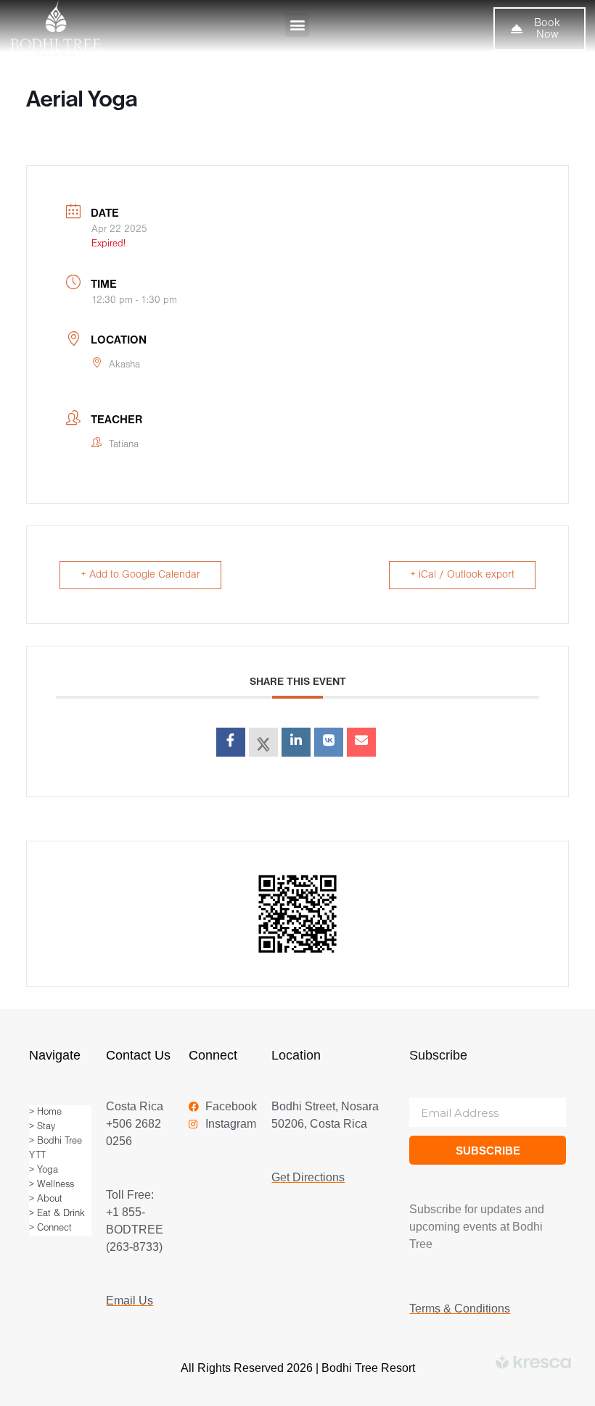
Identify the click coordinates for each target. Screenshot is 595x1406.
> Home (45, 1112)
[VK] (328, 742)
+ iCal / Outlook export (462, 575)
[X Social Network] (263, 742)
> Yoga (43, 1170)
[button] (297, 25)
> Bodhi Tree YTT (55, 1148)
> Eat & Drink (57, 1214)
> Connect (50, 1228)
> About (45, 1199)
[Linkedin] (296, 742)
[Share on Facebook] (230, 742)
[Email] (361, 742)
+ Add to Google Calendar (140, 575)
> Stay (42, 1127)
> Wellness (51, 1185)
